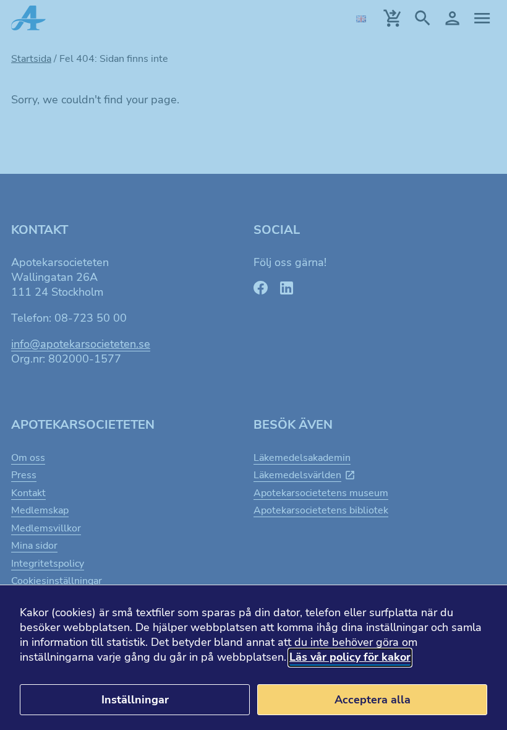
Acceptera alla (372, 699)
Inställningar (135, 699)
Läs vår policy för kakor (350, 657)
